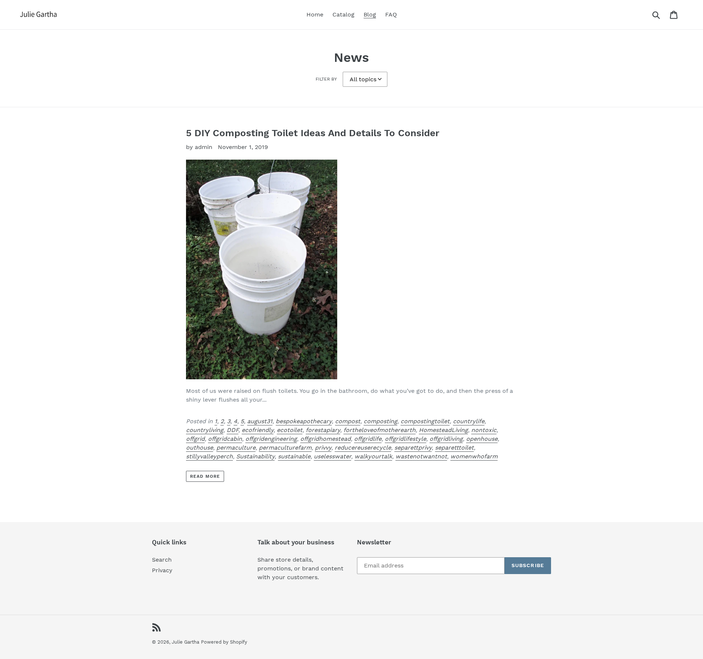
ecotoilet (289, 430)
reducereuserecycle (363, 447)
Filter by (326, 79)
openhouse (482, 438)
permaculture (236, 447)
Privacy (162, 570)
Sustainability (255, 456)
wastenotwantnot (421, 456)
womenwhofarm (474, 456)
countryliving (204, 430)
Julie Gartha (185, 642)
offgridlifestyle (405, 438)
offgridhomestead (325, 438)
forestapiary (323, 430)
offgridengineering (271, 438)
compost (347, 421)
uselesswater (332, 456)
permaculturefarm (285, 447)
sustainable (294, 456)
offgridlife (368, 438)
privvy (323, 447)
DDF (232, 430)
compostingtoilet (425, 421)
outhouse (199, 447)
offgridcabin (225, 438)
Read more (205, 476)
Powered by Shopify (224, 642)
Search (162, 559)
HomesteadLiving (443, 430)
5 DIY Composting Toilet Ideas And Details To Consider (312, 132)
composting (380, 421)
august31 (259, 421)
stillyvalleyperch (209, 456)
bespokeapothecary (304, 421)
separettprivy (413, 447)
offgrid (195, 438)
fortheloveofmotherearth (379, 430)
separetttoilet (454, 447)
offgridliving (446, 438)
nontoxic (483, 430)
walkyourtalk (373, 456)
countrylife (468, 421)
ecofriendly (258, 430)
